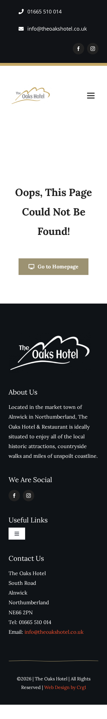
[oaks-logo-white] (50, 334)
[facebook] (78, 48)
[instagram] (92, 48)
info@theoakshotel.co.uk (54, 632)
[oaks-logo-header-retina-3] (31, 87)
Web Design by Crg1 (65, 687)
